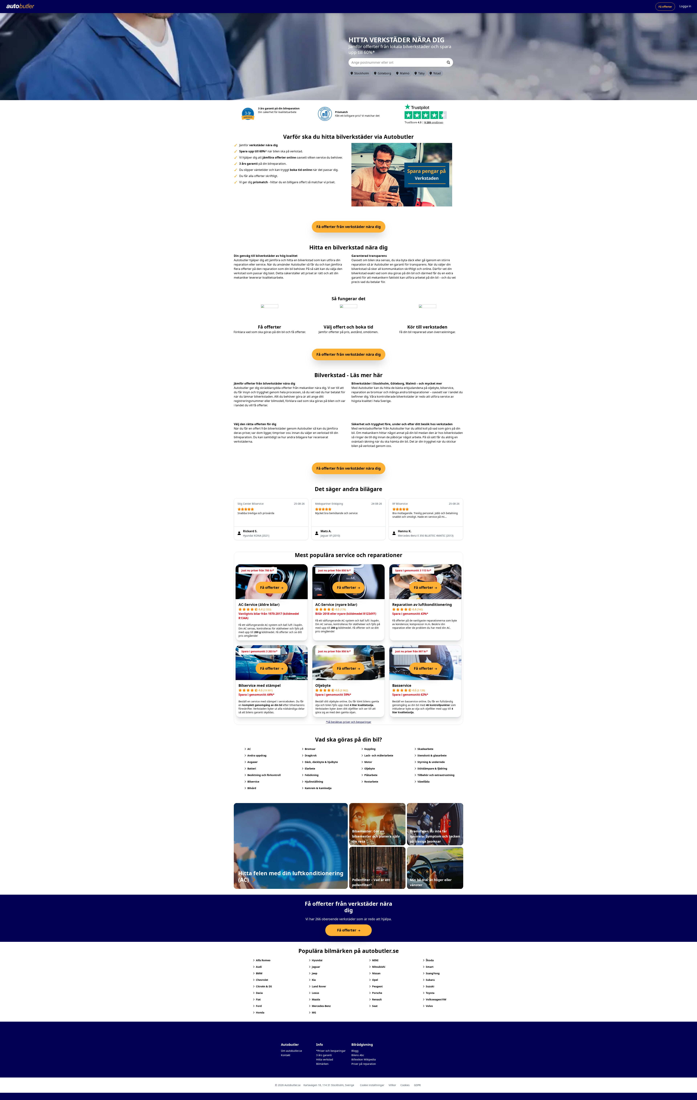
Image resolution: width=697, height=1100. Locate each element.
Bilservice (253, 781)
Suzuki (430, 986)
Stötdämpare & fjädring (432, 768)
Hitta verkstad (324, 1059)
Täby (421, 73)
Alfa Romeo (263, 960)
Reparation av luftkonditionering (422, 604)
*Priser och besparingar (331, 1050)
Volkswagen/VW (436, 999)
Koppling (370, 749)
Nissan (376, 973)
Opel (375, 980)
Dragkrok (311, 755)
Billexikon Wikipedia (363, 1059)
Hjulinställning (314, 781)
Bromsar (310, 749)
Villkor (392, 1085)
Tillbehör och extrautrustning (436, 775)
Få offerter (665, 6)
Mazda (316, 999)
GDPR (417, 1085)
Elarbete (310, 768)
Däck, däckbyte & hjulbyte (321, 762)
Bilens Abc (357, 1055)
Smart (429, 966)
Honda (260, 1012)
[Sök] (448, 62)
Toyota (430, 993)
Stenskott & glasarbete (432, 755)
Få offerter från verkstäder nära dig (348, 226)
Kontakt (285, 1055)
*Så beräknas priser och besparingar (348, 722)
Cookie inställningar (372, 1085)
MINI (375, 960)
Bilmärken (322, 1064)
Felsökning (312, 775)
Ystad (437, 73)
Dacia (259, 993)
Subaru (430, 980)
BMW (259, 973)
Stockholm (361, 73)
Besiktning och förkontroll (264, 775)
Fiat (258, 999)
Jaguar (316, 966)
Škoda (430, 960)
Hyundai (317, 960)
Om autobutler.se (291, 1050)
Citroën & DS (264, 986)
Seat (375, 1006)
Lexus (315, 993)
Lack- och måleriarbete (378, 755)
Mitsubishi (378, 966)
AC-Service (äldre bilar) (259, 604)
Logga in (685, 6)
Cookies (405, 1085)
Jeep (314, 973)
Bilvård (251, 788)
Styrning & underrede (431, 762)
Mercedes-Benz (321, 1006)
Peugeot (377, 986)
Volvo (429, 1006)
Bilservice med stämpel (260, 685)
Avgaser (252, 762)
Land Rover (319, 986)
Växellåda (423, 781)
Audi (259, 966)
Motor (368, 762)
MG (314, 1012)
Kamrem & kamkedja (318, 788)
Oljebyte (323, 685)
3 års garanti (324, 1055)
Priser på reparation (363, 1064)
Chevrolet (262, 980)
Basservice (401, 685)
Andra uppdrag (256, 755)
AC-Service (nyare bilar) (336, 604)
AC (249, 749)
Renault (377, 999)
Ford (259, 1006)
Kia (314, 980)
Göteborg (384, 73)
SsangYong (433, 973)
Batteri (251, 768)
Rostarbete (371, 781)
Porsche (377, 993)
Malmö (404, 73)
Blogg (354, 1050)
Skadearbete (425, 749)
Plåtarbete (370, 775)
